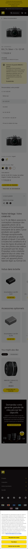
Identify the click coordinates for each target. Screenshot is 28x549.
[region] (14, 529)
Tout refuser (14, 542)
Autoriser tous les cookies (14, 546)
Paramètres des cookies (14, 537)
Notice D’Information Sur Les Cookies (13, 533)
